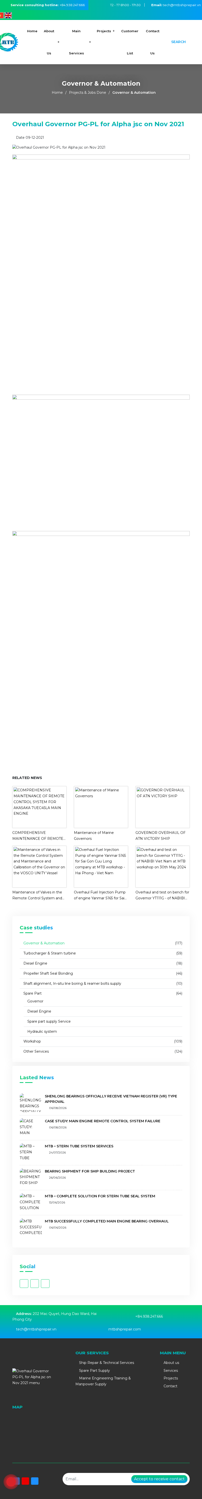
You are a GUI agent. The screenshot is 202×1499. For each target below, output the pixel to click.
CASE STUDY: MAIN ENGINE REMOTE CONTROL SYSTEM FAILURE (102, 1121)
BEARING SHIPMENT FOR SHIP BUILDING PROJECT (90, 1171)
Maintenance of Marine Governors (94, 835)
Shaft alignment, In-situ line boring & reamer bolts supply (71, 983)
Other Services (35, 1051)
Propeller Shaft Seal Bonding (47, 973)
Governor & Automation (134, 92)
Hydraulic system (41, 1031)
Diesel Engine (34, 963)
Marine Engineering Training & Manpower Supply (103, 1381)
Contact (170, 1386)
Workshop (31, 1041)
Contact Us (152, 42)
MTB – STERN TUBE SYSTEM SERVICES (79, 1146)
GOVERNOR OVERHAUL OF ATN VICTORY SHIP (160, 835)
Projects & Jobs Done (87, 92)
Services (170, 1370)
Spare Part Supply (94, 1370)
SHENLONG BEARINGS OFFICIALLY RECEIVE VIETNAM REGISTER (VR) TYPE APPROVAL (111, 1099)
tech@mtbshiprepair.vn (176, 5)
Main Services (76, 42)
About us (171, 1362)
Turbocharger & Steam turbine (49, 953)
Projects (104, 31)
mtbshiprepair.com (124, 1329)
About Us (49, 42)
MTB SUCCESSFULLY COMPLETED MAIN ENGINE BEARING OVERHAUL (107, 1221)
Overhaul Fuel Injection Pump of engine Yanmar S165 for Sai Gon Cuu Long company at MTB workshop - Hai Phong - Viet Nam (100, 895)
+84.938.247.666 (72, 5)
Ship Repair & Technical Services (106, 1362)
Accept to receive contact (159, 1479)
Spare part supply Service (48, 1021)
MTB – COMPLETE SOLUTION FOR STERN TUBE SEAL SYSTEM (100, 1196)
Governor (34, 1001)
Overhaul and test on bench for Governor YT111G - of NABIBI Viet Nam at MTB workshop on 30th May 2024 (162, 895)
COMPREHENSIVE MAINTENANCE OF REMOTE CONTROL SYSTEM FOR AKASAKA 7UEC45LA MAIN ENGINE (37, 836)
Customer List (129, 42)
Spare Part (32, 993)
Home (32, 31)
